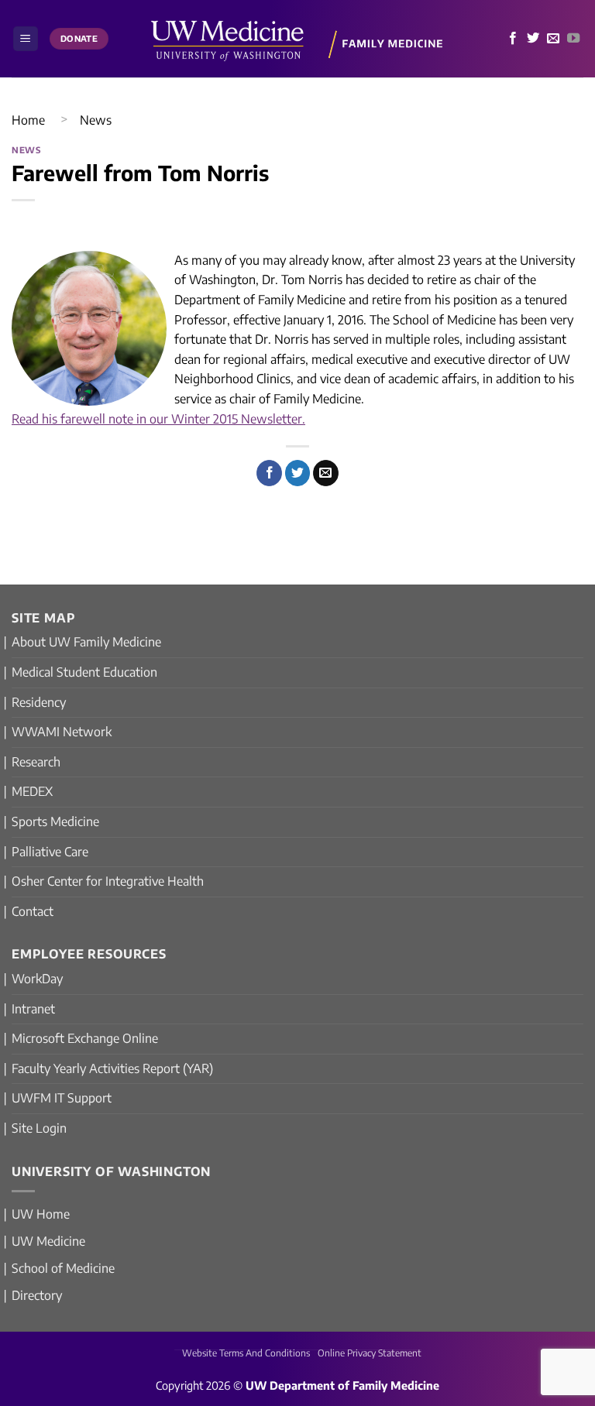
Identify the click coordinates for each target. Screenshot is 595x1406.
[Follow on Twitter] (533, 39)
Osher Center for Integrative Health (108, 881)
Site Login (39, 1128)
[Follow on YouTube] (573, 39)
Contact (32, 911)
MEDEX (32, 791)
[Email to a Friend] (326, 473)
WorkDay (37, 978)
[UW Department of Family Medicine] (297, 38)
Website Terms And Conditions (246, 1353)
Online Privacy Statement (369, 1353)
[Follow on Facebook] (513, 39)
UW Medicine (48, 1241)
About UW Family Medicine (86, 642)
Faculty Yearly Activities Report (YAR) (112, 1068)
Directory (37, 1295)
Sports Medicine (55, 821)
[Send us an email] (553, 39)
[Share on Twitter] (298, 473)
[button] (25, 39)
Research (36, 762)
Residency (39, 702)
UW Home (41, 1214)
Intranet (33, 1009)
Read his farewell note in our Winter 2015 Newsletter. (158, 419)
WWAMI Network (62, 731)
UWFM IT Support (62, 1098)
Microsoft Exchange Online (85, 1038)
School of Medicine (63, 1268)
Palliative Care (50, 851)
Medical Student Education (84, 672)
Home (28, 120)
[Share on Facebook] (269, 473)
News (96, 120)
